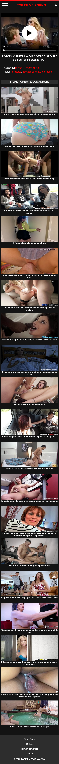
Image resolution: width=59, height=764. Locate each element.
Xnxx (38, 68)
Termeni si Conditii (29, 749)
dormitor (26, 72)
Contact (29, 753)
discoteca (16, 72)
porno (49, 72)
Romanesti (29, 68)
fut (39, 72)
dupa (34, 72)
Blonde (19, 68)
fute (43, 72)
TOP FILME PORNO (31, 5)
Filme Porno (29, 739)
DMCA (29, 744)
